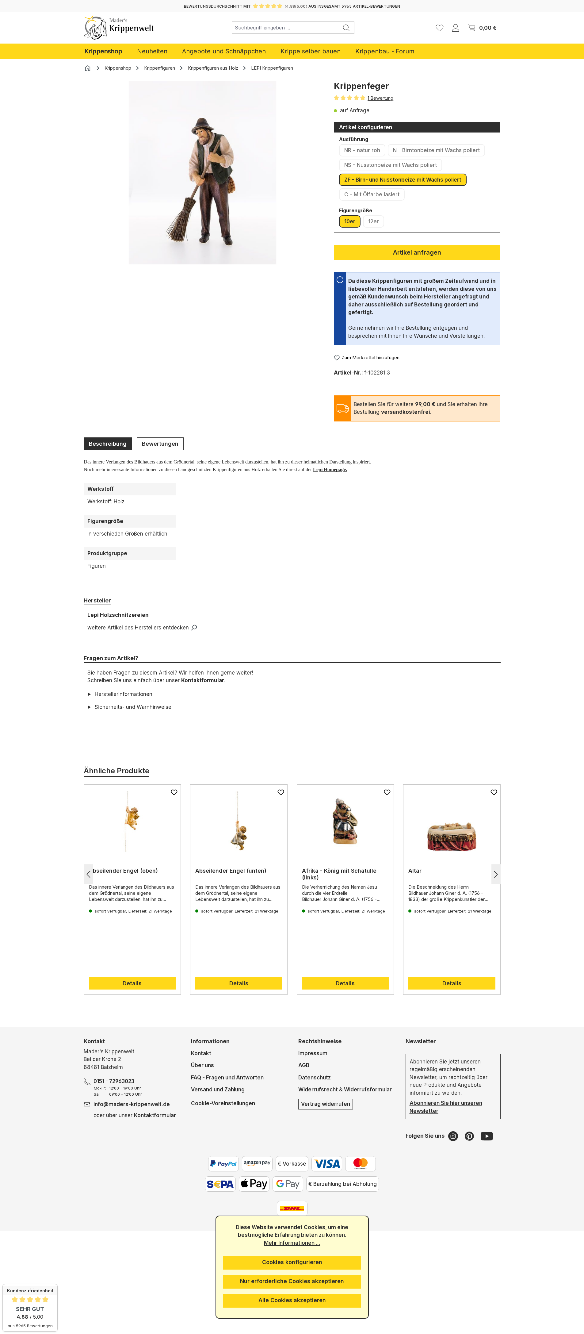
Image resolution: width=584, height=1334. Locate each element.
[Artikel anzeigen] (132, 821)
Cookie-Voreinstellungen (223, 1103)
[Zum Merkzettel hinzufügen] (174, 792)
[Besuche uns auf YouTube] (487, 1136)
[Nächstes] (496, 874)
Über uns (202, 1065)
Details (132, 983)
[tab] (108, 443)
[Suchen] (346, 27)
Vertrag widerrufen (325, 1104)
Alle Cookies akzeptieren (292, 1300)
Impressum (312, 1053)
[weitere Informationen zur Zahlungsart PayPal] (223, 1164)
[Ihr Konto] (456, 27)
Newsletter (421, 1041)
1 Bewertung (380, 98)
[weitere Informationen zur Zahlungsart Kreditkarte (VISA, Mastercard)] (327, 1164)
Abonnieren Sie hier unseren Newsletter (446, 1107)
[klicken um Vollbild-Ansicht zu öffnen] (202, 173)
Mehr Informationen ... (292, 1243)
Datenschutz (314, 1078)
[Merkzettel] (440, 27)
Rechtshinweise (320, 1041)
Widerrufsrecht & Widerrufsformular (345, 1089)
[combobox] (285, 27)
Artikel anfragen (417, 252)
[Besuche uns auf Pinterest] (470, 1136)
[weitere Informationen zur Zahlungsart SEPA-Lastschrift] (220, 1184)
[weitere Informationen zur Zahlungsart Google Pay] (288, 1184)
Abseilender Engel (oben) (123, 870)
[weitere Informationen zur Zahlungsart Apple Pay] (254, 1184)
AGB (303, 1065)
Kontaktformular (202, 680)
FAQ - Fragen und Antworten (227, 1078)
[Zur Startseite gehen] (119, 27)
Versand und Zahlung (218, 1089)
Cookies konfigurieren (292, 1262)
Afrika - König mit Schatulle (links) (339, 874)
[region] (203, 182)
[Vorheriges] (88, 874)
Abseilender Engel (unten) (230, 870)
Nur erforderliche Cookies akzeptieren (292, 1281)
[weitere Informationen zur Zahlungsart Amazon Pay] (257, 1164)
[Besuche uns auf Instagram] (454, 1136)
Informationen (210, 1041)
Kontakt (201, 1053)
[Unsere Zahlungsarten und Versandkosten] (292, 1208)
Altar (415, 870)
